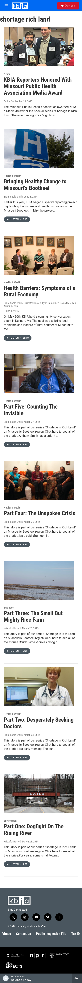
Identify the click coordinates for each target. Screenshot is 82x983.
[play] (5, 978)
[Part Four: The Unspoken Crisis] (39, 480)
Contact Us (23, 934)
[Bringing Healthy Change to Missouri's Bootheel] (39, 148)
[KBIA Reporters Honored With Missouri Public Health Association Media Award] (39, 46)
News (7, 74)
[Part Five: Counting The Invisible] (39, 373)
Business (9, 607)
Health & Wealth (12, 175)
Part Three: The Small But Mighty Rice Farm (33, 616)
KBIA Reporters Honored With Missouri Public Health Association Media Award (38, 86)
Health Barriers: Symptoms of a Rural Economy (40, 291)
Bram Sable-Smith (13, 196)
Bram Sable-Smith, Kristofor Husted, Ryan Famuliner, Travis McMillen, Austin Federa (40, 305)
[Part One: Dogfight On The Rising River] (39, 793)
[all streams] (77, 978)
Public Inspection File (51, 934)
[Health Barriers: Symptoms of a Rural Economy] (39, 255)
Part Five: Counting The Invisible (31, 409)
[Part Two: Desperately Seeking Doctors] (39, 686)
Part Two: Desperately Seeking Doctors (39, 723)
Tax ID (75, 934)
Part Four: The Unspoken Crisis (39, 513)
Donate (69, 5)
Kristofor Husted (12, 628)
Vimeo (6, 934)
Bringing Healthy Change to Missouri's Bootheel (35, 184)
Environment (10, 820)
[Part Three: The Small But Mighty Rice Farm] (39, 580)
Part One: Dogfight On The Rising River (34, 829)
